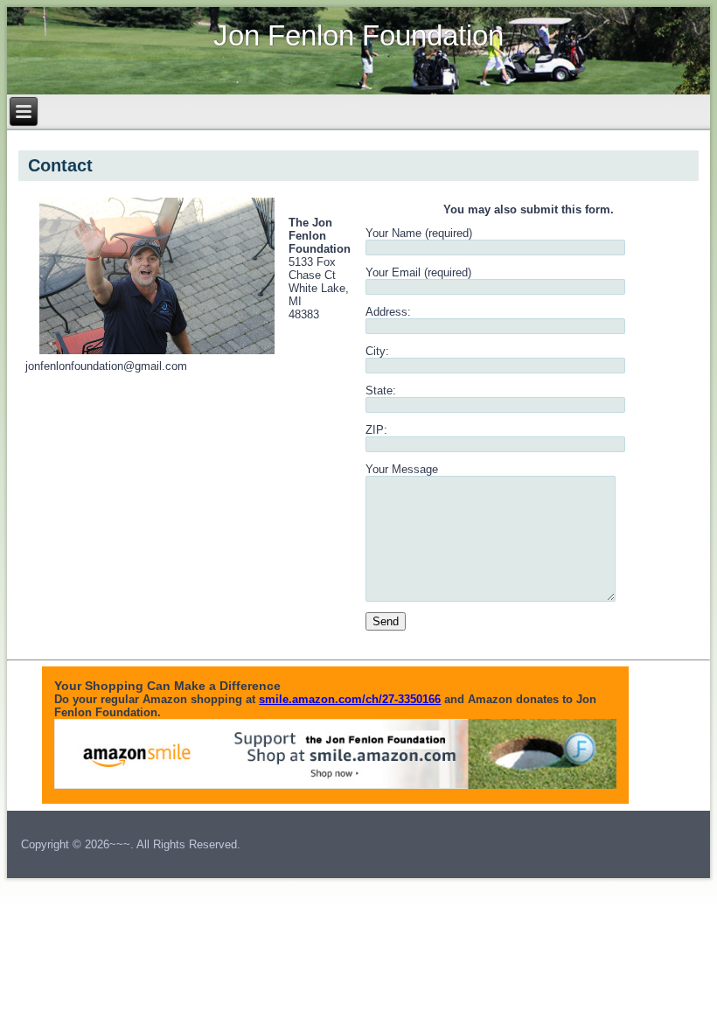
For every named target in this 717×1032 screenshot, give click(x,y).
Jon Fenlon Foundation (358, 35)
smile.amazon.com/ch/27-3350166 (350, 699)
